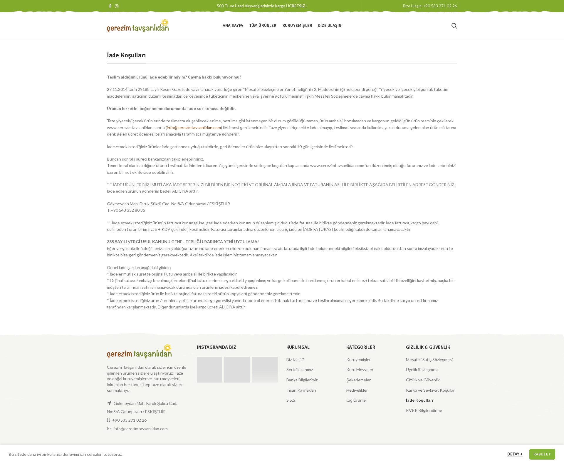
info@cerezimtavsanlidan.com (194, 127)
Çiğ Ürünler (356, 400)
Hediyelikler (357, 390)
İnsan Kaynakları (301, 390)
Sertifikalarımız (299, 369)
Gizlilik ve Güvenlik (423, 379)
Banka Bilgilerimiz (302, 379)
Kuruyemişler (358, 359)
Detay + (515, 454)
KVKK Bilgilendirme (424, 410)
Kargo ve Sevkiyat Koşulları (431, 390)
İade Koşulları (419, 400)
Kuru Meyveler (359, 369)
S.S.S (290, 400)
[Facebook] (110, 6)
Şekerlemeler (358, 379)
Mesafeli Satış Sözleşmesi (429, 359)
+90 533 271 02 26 (440, 6)
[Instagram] (116, 6)
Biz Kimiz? (295, 359)
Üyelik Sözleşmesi (422, 369)
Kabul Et (542, 454)
